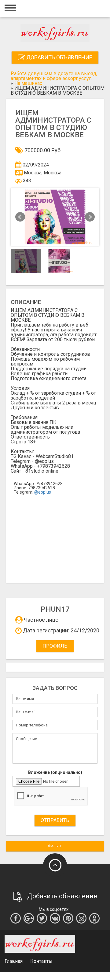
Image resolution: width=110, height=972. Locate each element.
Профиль (55, 646)
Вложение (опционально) (55, 772)
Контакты (41, 961)
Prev (20, 217)
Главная (14, 961)
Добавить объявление (58, 57)
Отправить (55, 820)
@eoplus (42, 492)
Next (90, 217)
